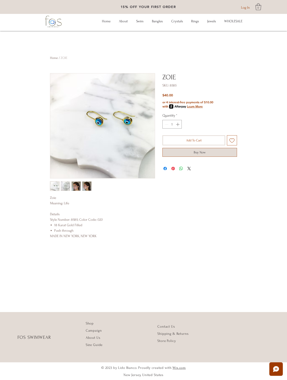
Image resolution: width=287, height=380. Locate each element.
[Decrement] (166, 124)
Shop (90, 323)
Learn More (195, 106)
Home (54, 58)
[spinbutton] (172, 124)
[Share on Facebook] (165, 168)
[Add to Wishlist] (232, 140)
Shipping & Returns (172, 334)
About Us (93, 338)
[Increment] (178, 124)
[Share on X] (189, 168)
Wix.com (179, 368)
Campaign (94, 330)
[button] (258, 6)
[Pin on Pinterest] (173, 168)
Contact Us (166, 326)
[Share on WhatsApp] (181, 168)
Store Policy (166, 341)
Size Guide (94, 345)
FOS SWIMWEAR (34, 337)
